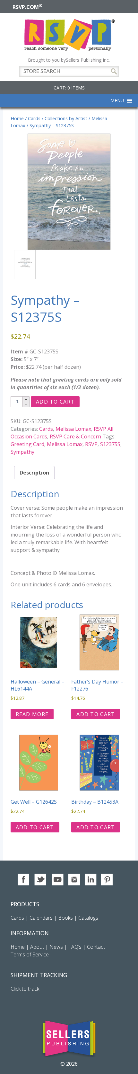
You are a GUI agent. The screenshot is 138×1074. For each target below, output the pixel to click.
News (56, 946)
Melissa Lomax (73, 428)
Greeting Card (27, 444)
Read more (32, 714)
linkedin (90, 879)
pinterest (107, 879)
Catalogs (88, 917)
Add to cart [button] (95, 714)
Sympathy (22, 451)
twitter (40, 879)
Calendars (41, 917)
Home (17, 118)
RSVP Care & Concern (75, 436)
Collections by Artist (66, 118)
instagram (74, 879)
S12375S (110, 444)
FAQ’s (75, 946)
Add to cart (55, 401)
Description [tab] (34, 472)
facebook (24, 879)
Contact (96, 946)
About (37, 946)
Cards (34, 118)
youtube (57, 879)
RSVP (91, 444)
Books (65, 917)
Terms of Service (30, 954)
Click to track (25, 988)
